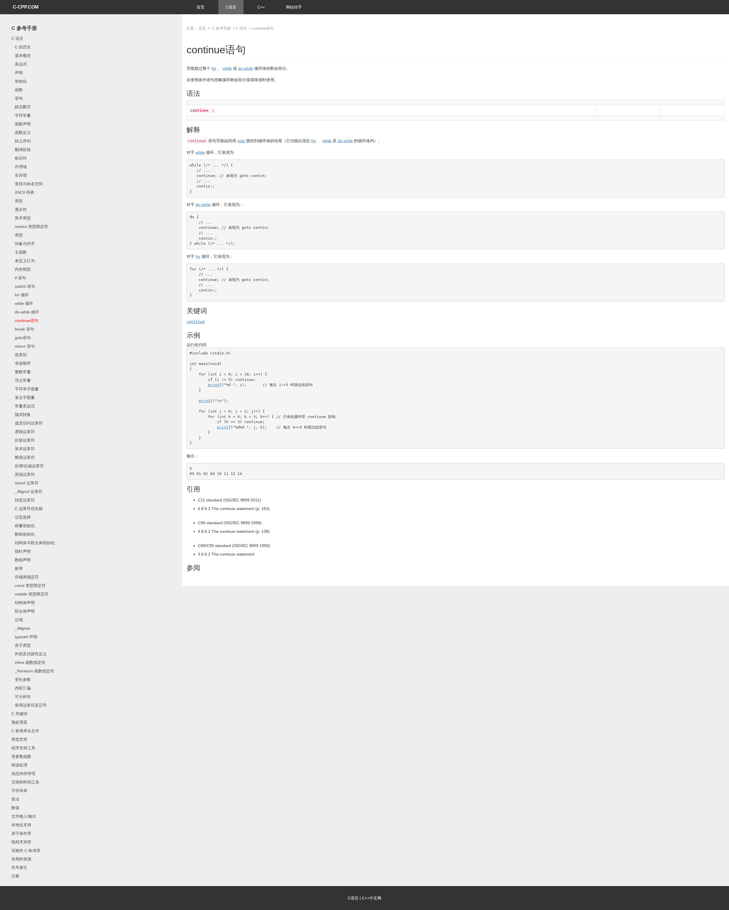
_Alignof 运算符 (26, 491)
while (227, 68)
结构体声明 (23, 602)
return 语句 (23, 346)
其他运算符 (23, 474)
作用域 (19, 166)
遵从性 (19, 209)
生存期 (19, 175)
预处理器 (19, 722)
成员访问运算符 (27, 423)
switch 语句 (23, 286)
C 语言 (17, 38)
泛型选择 (21, 517)
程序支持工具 (23, 748)
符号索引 (19, 867)
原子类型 (21, 645)
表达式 (19, 64)
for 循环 (20, 295)
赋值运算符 (23, 457)
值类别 (19, 354)
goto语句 (21, 337)
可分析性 (21, 696)
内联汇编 (21, 688)
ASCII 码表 (22, 192)
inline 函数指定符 (28, 662)
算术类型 (21, 218)
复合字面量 (23, 397)
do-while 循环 (25, 312)
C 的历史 (21, 47)
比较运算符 (23, 440)
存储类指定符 (25, 577)
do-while (245, 68)
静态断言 (21, 107)
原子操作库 (21, 833)
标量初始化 (23, 525)
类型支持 (19, 739)
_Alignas (20, 628)
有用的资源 (21, 859)
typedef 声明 (24, 636)
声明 (17, 72)
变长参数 (21, 679)
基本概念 (21, 55)
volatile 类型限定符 (29, 594)
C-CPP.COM (25, 7)
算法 (15, 799)
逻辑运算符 (23, 431)
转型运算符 (23, 500)
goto (241, 140)
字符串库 (19, 790)
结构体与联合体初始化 (33, 542)
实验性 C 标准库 (25, 850)
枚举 (17, 568)
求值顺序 (21, 363)
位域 (17, 619)
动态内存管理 (23, 773)
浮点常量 (21, 380)
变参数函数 (21, 756)
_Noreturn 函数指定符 (32, 671)
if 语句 (18, 278)
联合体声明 (23, 611)
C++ (261, 7)
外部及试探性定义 (29, 654)
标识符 (19, 158)
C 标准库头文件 (25, 731)
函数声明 (21, 124)
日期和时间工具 (25, 782)
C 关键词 (19, 713)
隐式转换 (21, 414)
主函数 (19, 252)
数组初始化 (23, 534)
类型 (17, 201)
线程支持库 (21, 842)
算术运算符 (23, 448)
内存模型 (21, 269)
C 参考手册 (24, 28)
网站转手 (294, 7)
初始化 (19, 81)
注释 (15, 876)
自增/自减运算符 (27, 466)
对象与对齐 (23, 243)
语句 (17, 98)
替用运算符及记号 (29, 705)
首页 (200, 7)
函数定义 (21, 132)
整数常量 (21, 372)
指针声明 (21, 551)
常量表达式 (23, 406)
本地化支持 (21, 825)
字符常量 (21, 115)
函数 (17, 89)
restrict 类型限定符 (29, 226)
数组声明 (21, 560)
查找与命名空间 (27, 183)
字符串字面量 (25, 389)
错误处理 (19, 765)
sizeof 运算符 (24, 483)
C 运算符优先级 (27, 508)
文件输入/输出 (23, 816)
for (214, 68)
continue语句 (24, 320)
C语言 (231, 7)
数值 (15, 807)
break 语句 (22, 329)
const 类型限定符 (28, 585)
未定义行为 (23, 260)
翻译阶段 (21, 149)
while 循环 (22, 303)
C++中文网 (371, 898)
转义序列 (21, 141)
